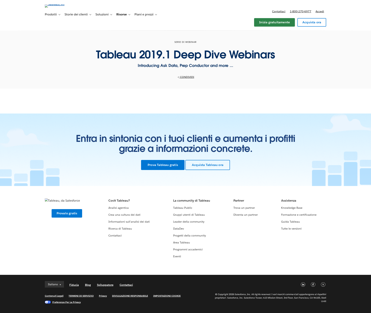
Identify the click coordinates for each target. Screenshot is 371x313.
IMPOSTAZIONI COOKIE (167, 295)
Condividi (187, 77)
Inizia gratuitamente (274, 22)
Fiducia (74, 285)
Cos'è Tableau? (119, 201)
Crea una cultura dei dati (124, 214)
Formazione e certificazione (299, 214)
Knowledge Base (291, 208)
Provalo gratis (67, 213)
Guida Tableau (290, 221)
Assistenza (288, 201)
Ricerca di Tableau (120, 228)
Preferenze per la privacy (66, 302)
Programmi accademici (188, 249)
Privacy (103, 295)
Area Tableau (181, 242)
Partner (238, 201)
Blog (88, 285)
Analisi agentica (118, 208)
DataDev (178, 228)
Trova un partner (244, 208)
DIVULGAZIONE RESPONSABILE (130, 295)
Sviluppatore (105, 285)
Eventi (177, 256)
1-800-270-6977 (300, 11)
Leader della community (188, 221)
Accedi (320, 11)
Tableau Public (182, 208)
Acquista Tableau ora (207, 165)
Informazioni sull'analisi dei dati (129, 221)
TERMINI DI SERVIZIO (81, 295)
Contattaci (278, 11)
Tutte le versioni (291, 228)
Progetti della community (189, 235)
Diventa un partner (245, 214)
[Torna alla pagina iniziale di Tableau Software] (61, 4)
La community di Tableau (191, 201)
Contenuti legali (54, 295)
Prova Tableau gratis (163, 165)
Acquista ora (311, 22)
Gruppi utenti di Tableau (189, 214)
